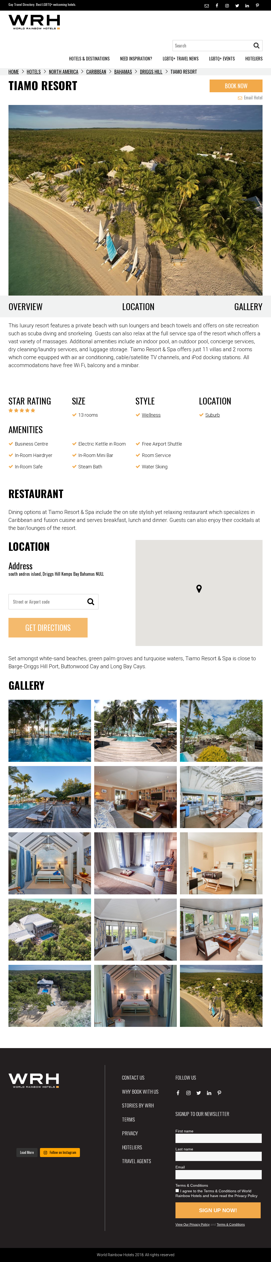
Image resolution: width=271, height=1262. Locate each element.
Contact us (133, 1077)
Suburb (212, 415)
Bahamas (123, 71)
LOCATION (138, 306)
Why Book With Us (140, 1091)
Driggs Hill (151, 71)
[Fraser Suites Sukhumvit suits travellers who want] (20, 1103)
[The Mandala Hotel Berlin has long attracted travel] (48, 1103)
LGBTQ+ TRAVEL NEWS (180, 58)
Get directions (48, 627)
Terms (128, 1119)
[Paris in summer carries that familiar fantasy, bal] (20, 1137)
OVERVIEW (25, 306)
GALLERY (248, 306)
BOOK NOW (236, 86)
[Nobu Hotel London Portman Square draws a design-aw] (75, 1120)
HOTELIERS (254, 58)
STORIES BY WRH (138, 1105)
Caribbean (96, 71)
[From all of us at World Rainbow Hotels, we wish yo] (48, 1137)
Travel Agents (136, 1160)
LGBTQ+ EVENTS (222, 58)
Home (13, 71)
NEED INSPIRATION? (136, 58)
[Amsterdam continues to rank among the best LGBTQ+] (75, 1103)
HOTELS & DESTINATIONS (89, 58)
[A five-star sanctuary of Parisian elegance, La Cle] (20, 1120)
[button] (199, 588)
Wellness (151, 415)
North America (63, 71)
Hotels (34, 71)
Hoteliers (132, 1147)
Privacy (130, 1133)
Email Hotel (253, 97)
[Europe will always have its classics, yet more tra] (75, 1137)
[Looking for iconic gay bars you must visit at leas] (48, 1120)
